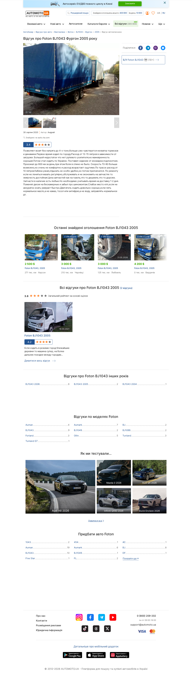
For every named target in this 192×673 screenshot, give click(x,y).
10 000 (139, 13)
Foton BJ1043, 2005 (35, 268)
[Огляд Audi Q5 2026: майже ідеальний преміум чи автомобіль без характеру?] (149, 473)
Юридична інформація (49, 630)
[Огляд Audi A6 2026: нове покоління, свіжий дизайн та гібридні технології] (60, 487)
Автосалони (75, 23)
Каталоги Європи (97, 23)
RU (163, 13)
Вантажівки (59, 32)
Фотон (71, 32)
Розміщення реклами (48, 625)
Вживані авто (34, 23)
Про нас (40, 615)
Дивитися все (95, 520)
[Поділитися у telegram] (148, 48)
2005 (97, 32)
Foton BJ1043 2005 (37, 335)
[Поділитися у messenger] (163, 48)
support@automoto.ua (143, 624)
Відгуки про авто (44, 32)
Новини (146, 23)
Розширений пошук (79, 13)
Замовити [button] (130, 3)
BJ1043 (79, 32)
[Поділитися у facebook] (140, 48)
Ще (160, 23)
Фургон (88, 32)
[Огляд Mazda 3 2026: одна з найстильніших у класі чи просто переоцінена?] (114, 473)
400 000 (123, 13)
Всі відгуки (126, 23)
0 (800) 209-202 (146, 615)
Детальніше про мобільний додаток (96, 646)
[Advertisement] (71, 207)
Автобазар (28, 32)
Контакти (41, 620)
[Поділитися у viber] (155, 48)
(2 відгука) (126, 287)
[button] (116, 79)
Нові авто (55, 23)
